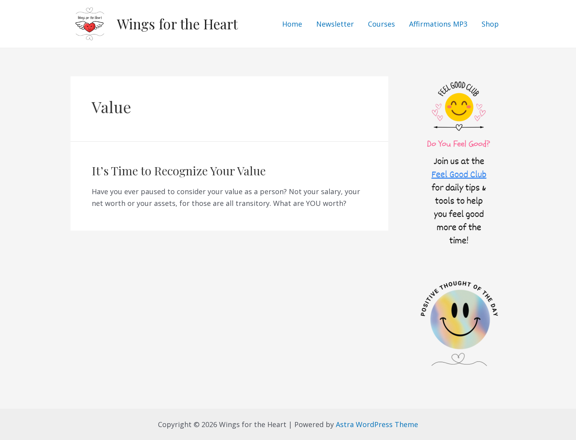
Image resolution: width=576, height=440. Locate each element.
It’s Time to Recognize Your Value (179, 171)
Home (292, 24)
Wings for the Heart (177, 23)
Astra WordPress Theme (377, 424)
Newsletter (335, 24)
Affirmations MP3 (438, 24)
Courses (381, 24)
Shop (490, 24)
